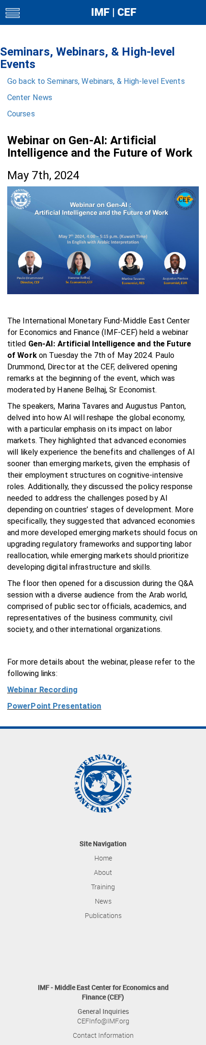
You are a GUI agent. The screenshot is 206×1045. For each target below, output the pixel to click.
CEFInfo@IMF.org (103, 1020)
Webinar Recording (42, 689)
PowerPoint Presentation (54, 706)
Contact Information (103, 1035)
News (103, 901)
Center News (29, 97)
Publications (103, 915)
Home (103, 857)
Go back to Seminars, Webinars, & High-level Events (96, 81)
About (103, 872)
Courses (21, 113)
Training (103, 886)
